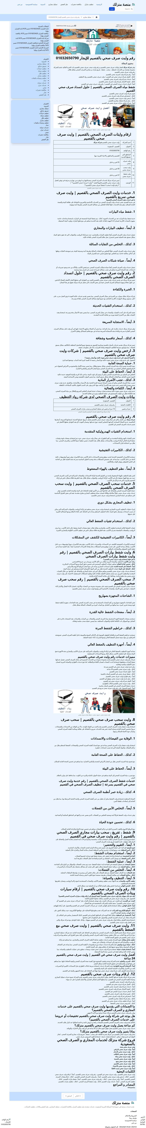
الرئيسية (99, 4)
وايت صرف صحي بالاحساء (121, 1066)
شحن (44, 88)
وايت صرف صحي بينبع (123, 1061)
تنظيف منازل (89, 4)
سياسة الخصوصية (31, 4)
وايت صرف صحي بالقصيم (122, 1064)
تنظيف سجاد (42, 71)
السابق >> (68, 1096)
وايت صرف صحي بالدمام (122, 1052)
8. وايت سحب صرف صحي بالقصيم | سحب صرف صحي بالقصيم (98, 721)
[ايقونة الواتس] (142, 1121)
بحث (112, 9)
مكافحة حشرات (76, 4)
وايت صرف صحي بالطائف (122, 1054)
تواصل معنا (133, 1118)
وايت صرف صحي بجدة (127, 1047)
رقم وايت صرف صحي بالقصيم (108, 416)
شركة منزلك (127, 67)
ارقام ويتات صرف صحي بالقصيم (105, 973)
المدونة (43, 4)
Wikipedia (131, 1087)
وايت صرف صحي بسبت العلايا (121, 1068)
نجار (45, 92)
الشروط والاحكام (131, 1116)
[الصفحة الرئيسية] (96, 17)
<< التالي (78, 1096)
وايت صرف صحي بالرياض (122, 1049)
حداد (44, 80)
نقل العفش (64, 4)
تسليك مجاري (52, 4)
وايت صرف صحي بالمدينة (122, 1059)
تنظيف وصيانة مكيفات (39, 78)
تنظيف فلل (42, 73)
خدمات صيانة (42, 83)
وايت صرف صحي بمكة (122, 1056)
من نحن (19, 4)
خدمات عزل (42, 85)
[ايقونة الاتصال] (6, 1122)
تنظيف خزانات (41, 69)
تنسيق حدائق (42, 66)
